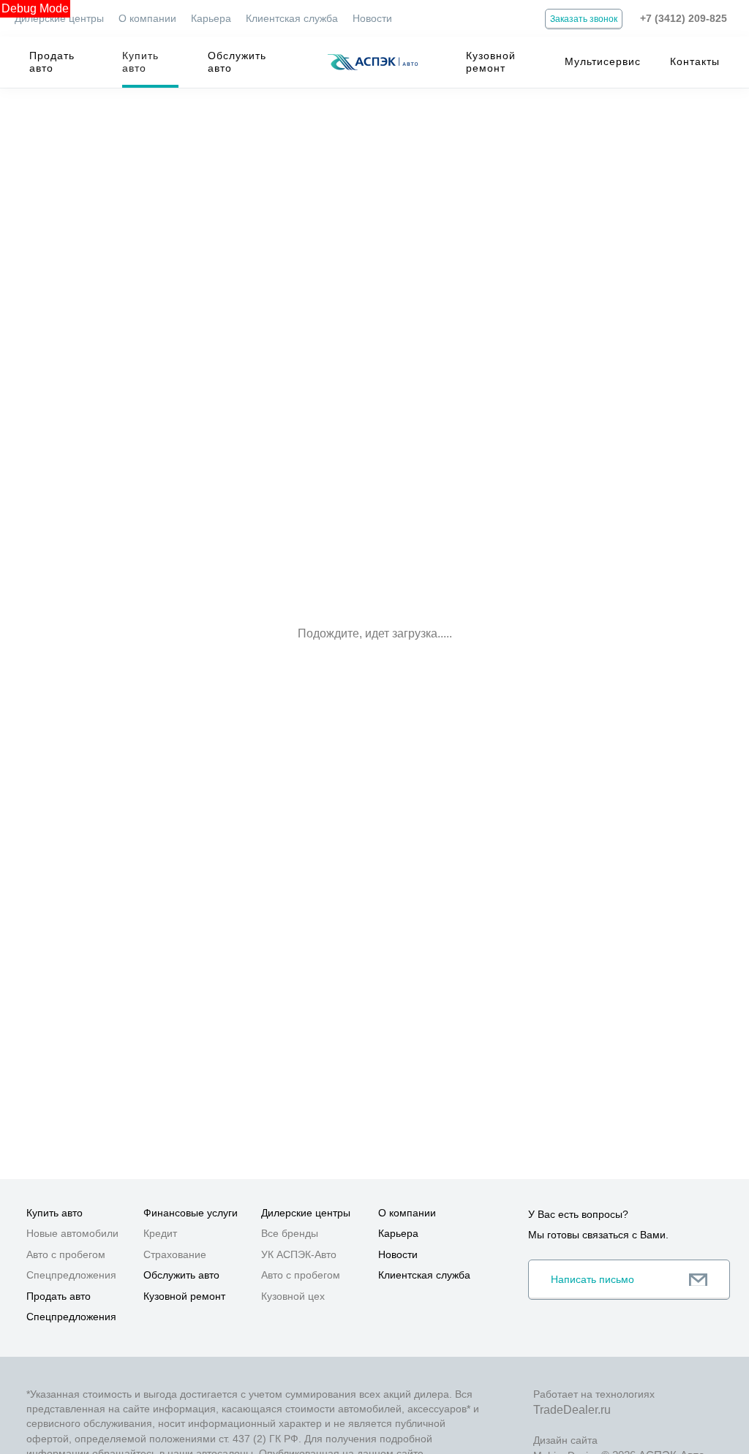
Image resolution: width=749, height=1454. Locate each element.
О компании (147, 18)
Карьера (211, 18)
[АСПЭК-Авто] (372, 62)
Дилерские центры (59, 18)
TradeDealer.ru (572, 1410)
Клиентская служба (292, 18)
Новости (372, 18)
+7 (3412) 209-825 (683, 18)
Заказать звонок (583, 19)
